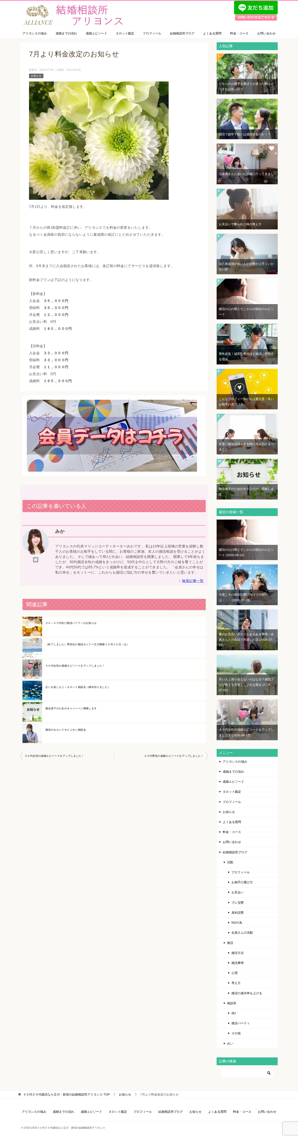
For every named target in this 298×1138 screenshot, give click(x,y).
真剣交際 (237, 912)
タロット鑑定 (125, 33)
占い (230, 1043)
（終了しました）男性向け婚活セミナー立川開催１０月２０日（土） (87, 644)
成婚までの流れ (66, 33)
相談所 (231, 1003)
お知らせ (36, 75)
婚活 (230, 943)
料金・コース (239, 33)
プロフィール (152, 33)
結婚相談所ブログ (182, 33)
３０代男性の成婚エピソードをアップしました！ (174, 755)
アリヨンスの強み (34, 33)
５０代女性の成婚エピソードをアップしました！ (54, 755)
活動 (230, 862)
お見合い (237, 892)
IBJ (233, 1013)
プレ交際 (237, 902)
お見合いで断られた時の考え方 (240, 224)
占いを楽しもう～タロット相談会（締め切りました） (77, 687)
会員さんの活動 (242, 932)
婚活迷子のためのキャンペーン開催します (71, 708)
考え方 (236, 983)
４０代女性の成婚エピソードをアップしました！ (75, 665)
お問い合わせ (266, 33)
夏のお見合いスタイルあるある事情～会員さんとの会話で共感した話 (246, 639)
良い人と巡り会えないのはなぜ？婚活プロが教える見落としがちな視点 (246, 684)
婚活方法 (237, 953)
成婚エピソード (96, 33)
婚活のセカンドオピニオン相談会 (65, 729)
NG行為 (236, 922)
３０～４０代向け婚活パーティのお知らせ (71, 623)
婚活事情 (237, 963)
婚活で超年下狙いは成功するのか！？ (245, 134)
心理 (234, 973)
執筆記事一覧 (193, 581)
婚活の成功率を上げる (246, 993)
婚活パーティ (240, 1023)
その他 (236, 1033)
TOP (66, 1094)
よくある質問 (212, 33)
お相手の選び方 (242, 882)
